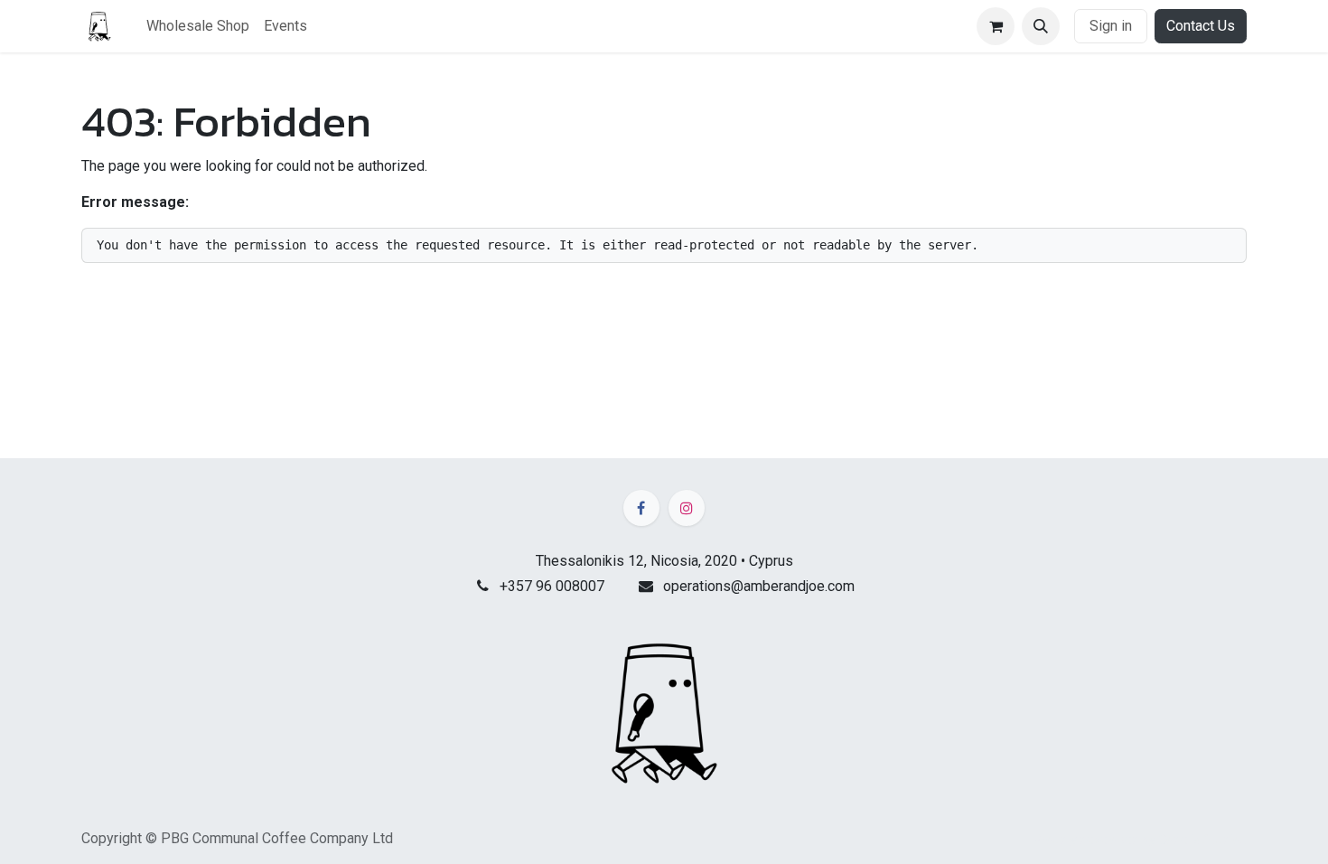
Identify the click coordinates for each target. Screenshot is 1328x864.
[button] (1041, 26)
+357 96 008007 (552, 586)
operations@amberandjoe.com (759, 586)
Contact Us (1200, 25)
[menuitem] (198, 26)
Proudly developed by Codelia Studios (1140, 839)
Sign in (1111, 25)
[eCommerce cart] (996, 26)
